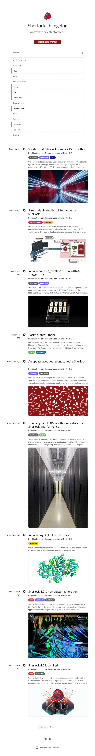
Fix (14, 92)
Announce (17, 65)
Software (17, 124)
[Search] (82, 52)
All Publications (19, 60)
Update (16, 135)
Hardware (17, 98)
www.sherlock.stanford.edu (47, 32)
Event (15, 87)
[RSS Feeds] (50, 738)
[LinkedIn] (46, 738)
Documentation (19, 81)
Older (52, 727)
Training (16, 130)
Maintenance (18, 108)
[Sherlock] (47, 16)
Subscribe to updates (47, 42)
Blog (15, 71)
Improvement (18, 103)
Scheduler (17, 119)
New (15, 114)
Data (15, 76)
